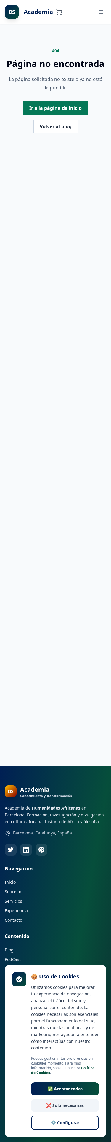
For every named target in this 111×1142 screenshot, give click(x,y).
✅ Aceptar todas (65, 1089)
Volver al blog (56, 126)
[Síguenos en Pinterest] (41, 850)
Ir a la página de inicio (55, 108)
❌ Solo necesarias (65, 1105)
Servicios (13, 901)
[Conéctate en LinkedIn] (26, 850)
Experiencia (16, 910)
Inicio (10, 882)
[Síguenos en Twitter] (11, 850)
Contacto (13, 920)
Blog (9, 950)
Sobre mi (13, 891)
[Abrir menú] (101, 12)
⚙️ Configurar (65, 1122)
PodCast (13, 959)
